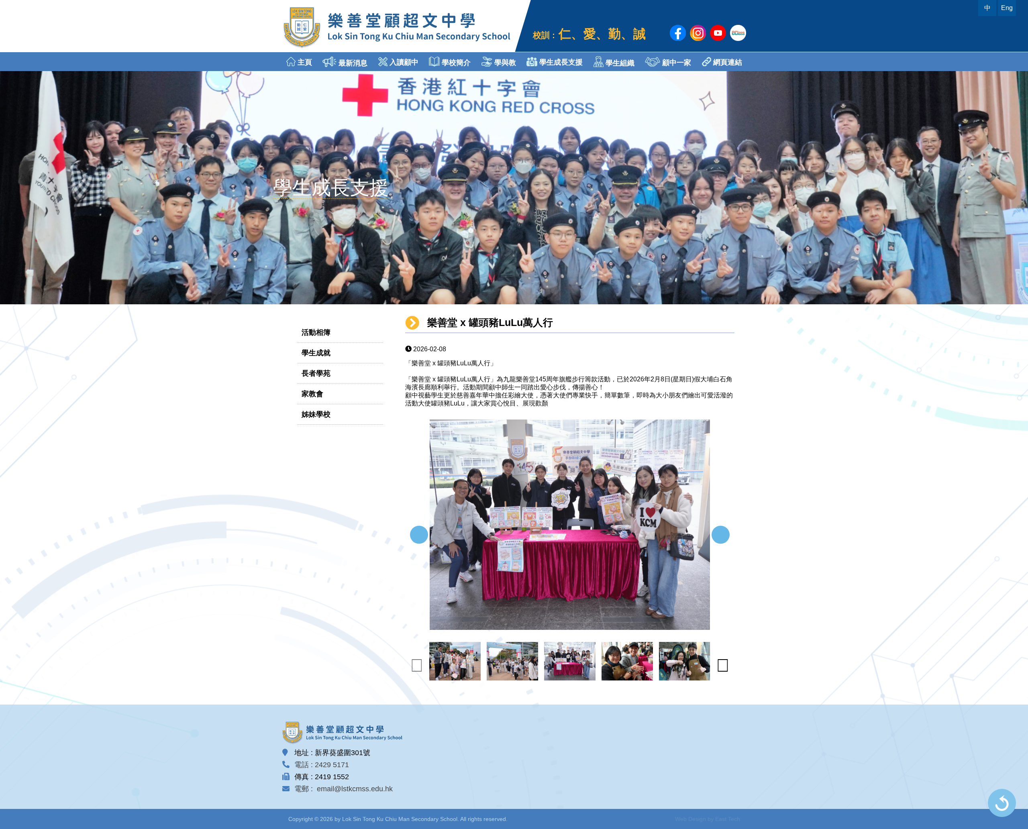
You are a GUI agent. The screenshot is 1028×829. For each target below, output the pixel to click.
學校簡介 (455, 63)
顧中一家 (675, 63)
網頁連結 (726, 62)
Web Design (690, 819)
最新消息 (352, 63)
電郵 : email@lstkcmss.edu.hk (343, 789)
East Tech (727, 819)
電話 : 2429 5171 (321, 765)
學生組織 (619, 63)
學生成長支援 (560, 62)
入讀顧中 (403, 62)
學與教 (504, 63)
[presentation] (419, 535)
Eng (1007, 7)
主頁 (304, 62)
